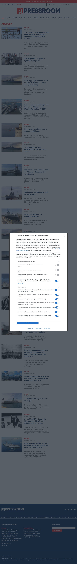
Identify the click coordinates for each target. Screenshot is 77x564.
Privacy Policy (47, 328)
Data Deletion (30, 328)
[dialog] (38, 282)
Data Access (38, 328)
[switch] (57, 265)
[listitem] (38, 261)
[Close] (64, 235)
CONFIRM (27, 323)
